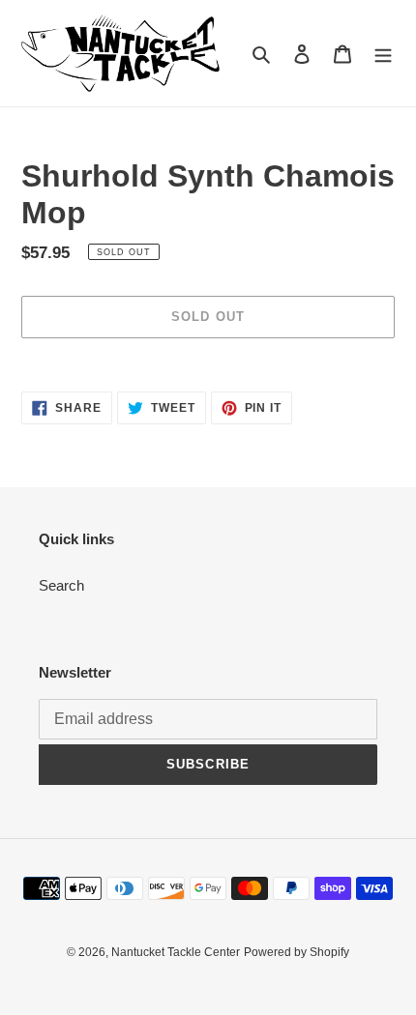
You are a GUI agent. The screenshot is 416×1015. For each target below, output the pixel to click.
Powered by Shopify (296, 952)
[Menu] (383, 53)
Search (61, 585)
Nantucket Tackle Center (175, 952)
